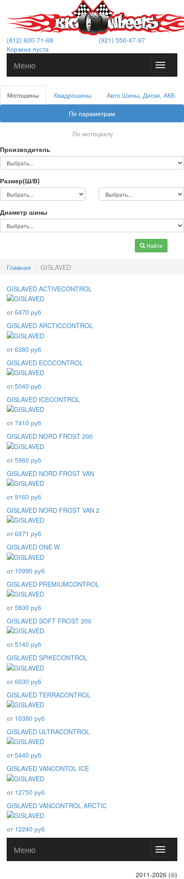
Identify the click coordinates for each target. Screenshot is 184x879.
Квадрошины (73, 95)
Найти (154, 245)
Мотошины (23, 95)
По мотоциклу (92, 133)
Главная (19, 267)
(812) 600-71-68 (30, 39)
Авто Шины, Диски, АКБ (141, 95)
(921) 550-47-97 (122, 39)
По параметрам (92, 113)
